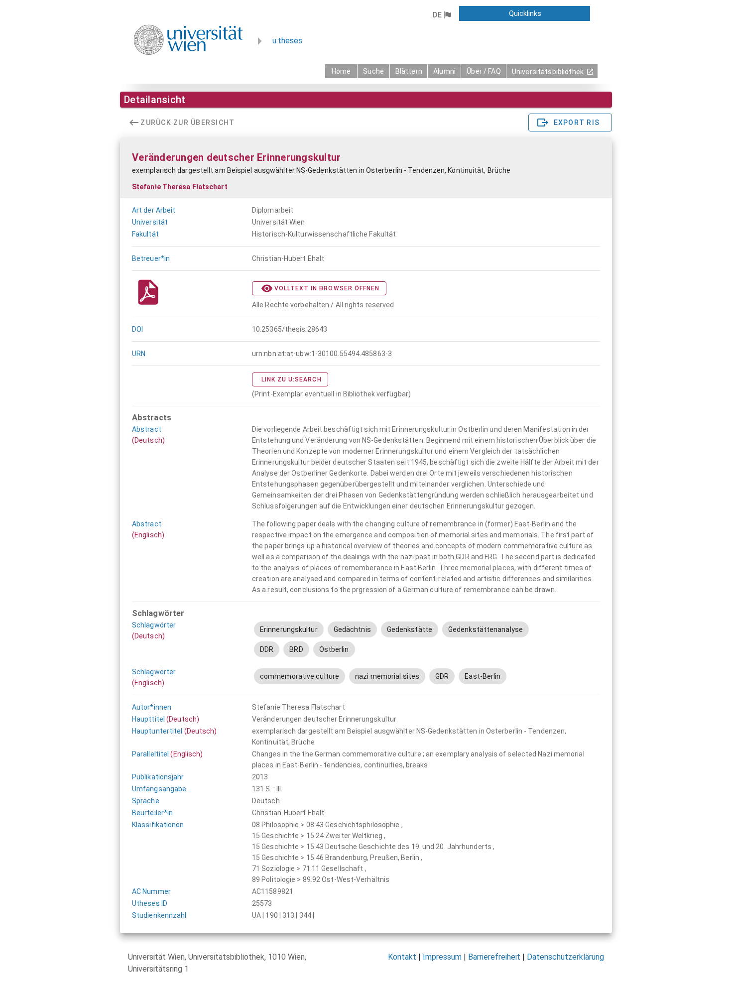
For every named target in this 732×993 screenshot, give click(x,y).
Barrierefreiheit (494, 957)
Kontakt (402, 957)
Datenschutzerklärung (565, 957)
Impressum (442, 957)
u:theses (287, 40)
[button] (441, 15)
